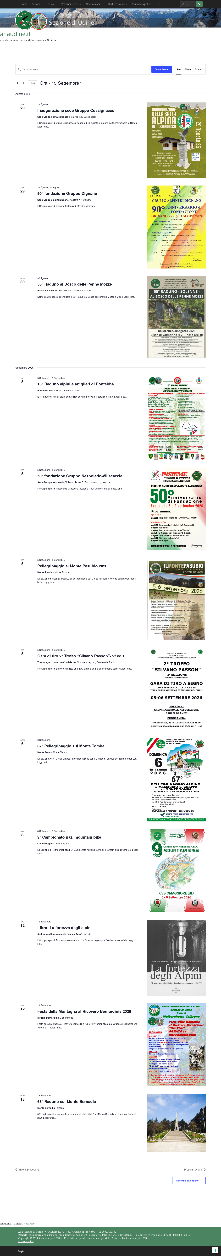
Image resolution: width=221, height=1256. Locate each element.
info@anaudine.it (161, 1235)
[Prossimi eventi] (24, 83)
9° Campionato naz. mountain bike (69, 837)
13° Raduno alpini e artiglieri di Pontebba (75, 384)
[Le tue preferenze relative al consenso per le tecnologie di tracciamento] (215, 1250)
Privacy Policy (26, 1241)
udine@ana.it (125, 1235)
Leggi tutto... (43, 126)
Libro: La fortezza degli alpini (64, 927)
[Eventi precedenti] (17, 83)
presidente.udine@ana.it (73, 1235)
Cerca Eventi (162, 69)
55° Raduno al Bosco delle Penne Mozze (74, 284)
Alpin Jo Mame (94, 3)
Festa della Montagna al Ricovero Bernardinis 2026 (84, 1011)
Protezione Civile (70, 3)
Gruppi (51, 3)
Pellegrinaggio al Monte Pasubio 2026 (72, 566)
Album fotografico (142, 3)
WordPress (29, 1223)
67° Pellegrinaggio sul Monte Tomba (70, 746)
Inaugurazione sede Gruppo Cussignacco (75, 110)
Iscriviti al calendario (187, 1180)
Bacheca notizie (117, 3)
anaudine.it (15, 34)
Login (21, 1251)
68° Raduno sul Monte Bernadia (66, 1101)
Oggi (33, 82)
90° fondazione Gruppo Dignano (67, 193)
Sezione (36, 3)
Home (24, 3)
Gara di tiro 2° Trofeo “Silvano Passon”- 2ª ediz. (81, 656)
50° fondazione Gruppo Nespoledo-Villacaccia (79, 476)
